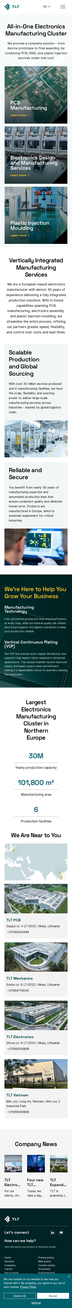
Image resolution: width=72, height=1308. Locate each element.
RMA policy (44, 1261)
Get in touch (11, 1272)
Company (10, 1265)
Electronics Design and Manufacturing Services (33, 162)
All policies (44, 1268)
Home (7, 1257)
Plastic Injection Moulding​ (29, 225)
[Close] (66, 1278)
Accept (53, 1296)
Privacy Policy (28, 1287)
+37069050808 (17, 1049)
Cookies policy (46, 1265)
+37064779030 (18, 990)
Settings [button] (36, 1302)
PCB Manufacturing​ (28, 105)
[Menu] (63, 7)
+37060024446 (17, 932)
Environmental (46, 1272)
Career (8, 1268)
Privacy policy (46, 1257)
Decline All (20, 1296)
